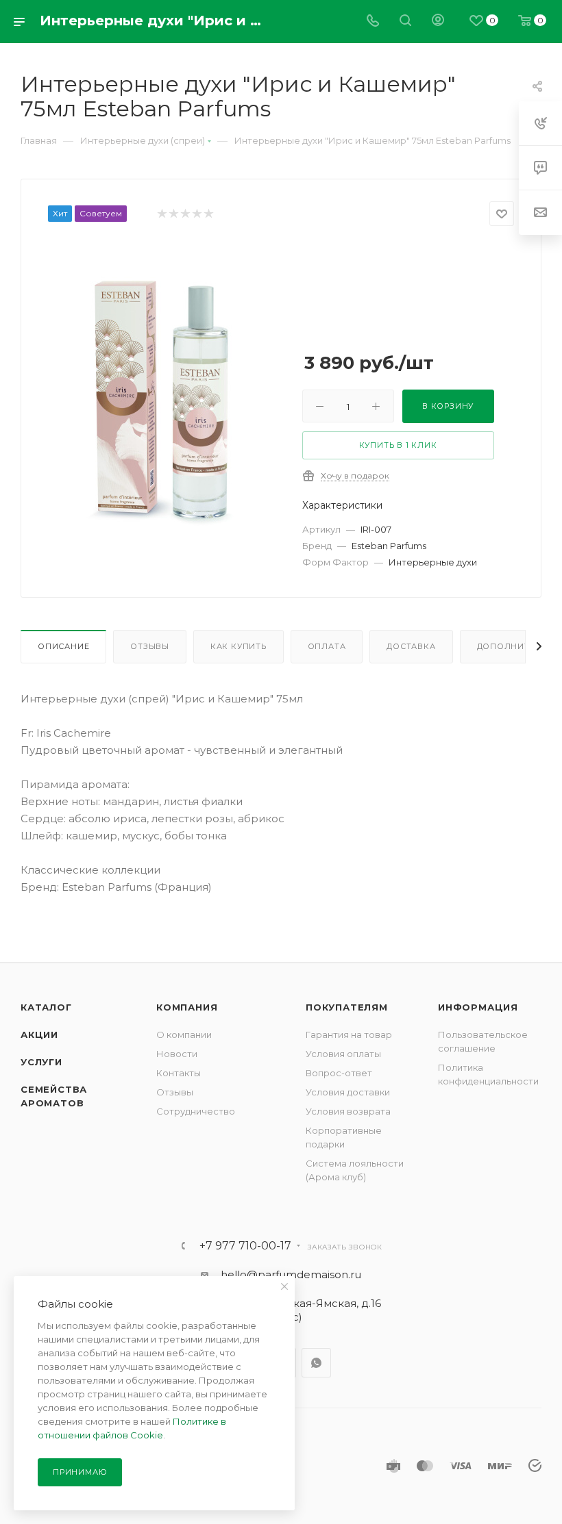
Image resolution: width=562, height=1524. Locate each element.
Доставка (411, 646)
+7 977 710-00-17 (245, 1246)
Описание (63, 646)
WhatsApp (316, 1362)
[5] (208, 214)
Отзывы (149, 646)
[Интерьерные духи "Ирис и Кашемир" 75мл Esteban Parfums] (164, 397)
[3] (185, 214)
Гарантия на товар (349, 1034)
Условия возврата (348, 1111)
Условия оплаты (343, 1053)
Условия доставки (348, 1092)
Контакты (178, 1072)
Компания (186, 1007)
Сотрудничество (195, 1111)
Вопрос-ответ (339, 1072)
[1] (161, 214)
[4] (196, 214)
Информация (478, 1007)
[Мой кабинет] (438, 21)
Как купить (238, 646)
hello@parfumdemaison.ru (291, 1274)
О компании (184, 1034)
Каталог (46, 1007)
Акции (39, 1034)
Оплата (327, 646)
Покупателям (347, 1007)
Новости (176, 1053)
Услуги (41, 1061)
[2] (173, 214)
